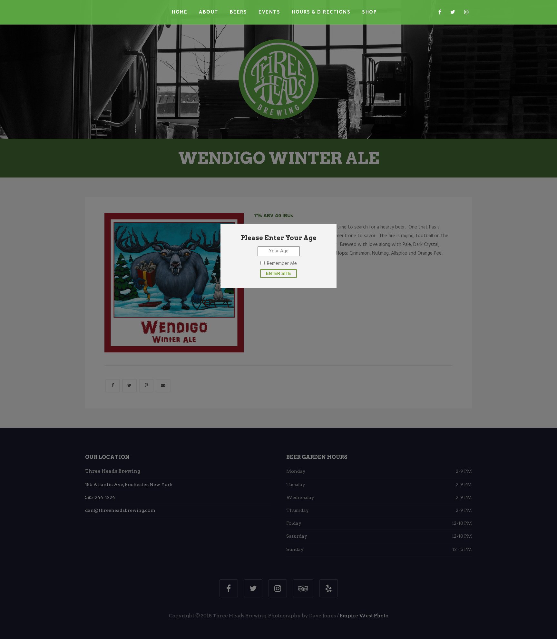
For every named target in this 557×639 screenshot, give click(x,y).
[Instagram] (466, 12)
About (208, 12)
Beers (238, 12)
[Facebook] (440, 12)
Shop (369, 12)
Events (269, 12)
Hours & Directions (321, 12)
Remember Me (282, 264)
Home (179, 12)
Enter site (278, 273)
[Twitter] (453, 12)
